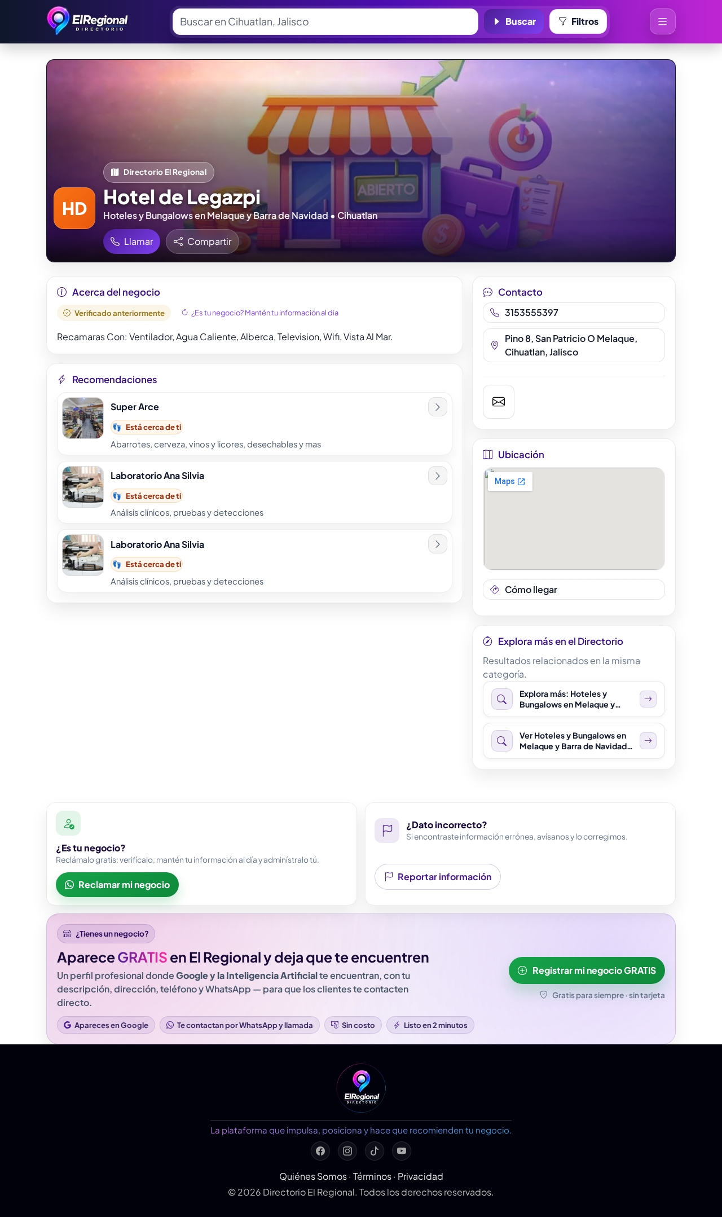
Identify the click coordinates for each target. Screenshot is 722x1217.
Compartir (209, 241)
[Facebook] (320, 1151)
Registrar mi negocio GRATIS (594, 970)
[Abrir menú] (663, 21)
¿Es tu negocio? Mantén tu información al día (264, 312)
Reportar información (444, 876)
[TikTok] (374, 1151)
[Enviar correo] (499, 402)
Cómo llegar (531, 589)
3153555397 (531, 312)
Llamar (138, 241)
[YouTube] (401, 1151)
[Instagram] (347, 1151)
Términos (372, 1176)
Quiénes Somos (313, 1176)
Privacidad (420, 1176)
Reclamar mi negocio (124, 884)
